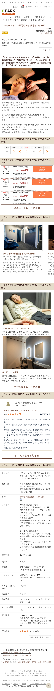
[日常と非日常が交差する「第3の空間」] (23, 237)
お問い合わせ (37, 671)
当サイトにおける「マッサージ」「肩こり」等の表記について (27, 673)
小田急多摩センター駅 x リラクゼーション (18, 655)
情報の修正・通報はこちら (39, 637)
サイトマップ (26, 675)
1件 (45, 50)
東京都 (17, 17)
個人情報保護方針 (13, 675)
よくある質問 (26, 671)
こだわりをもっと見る (26, 387)
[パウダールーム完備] (27, 353)
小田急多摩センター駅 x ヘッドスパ (16, 653)
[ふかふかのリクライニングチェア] (27, 309)
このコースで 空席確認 (42, 169)
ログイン (38, 7)
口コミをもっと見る (26, 455)
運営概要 (35, 675)
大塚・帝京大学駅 (23, 662)
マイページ (48, 7)
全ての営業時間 (46, 33)
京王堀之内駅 (36, 662)
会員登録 (29, 7)
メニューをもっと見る (26, 208)
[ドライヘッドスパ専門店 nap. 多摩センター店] (26, 84)
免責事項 (43, 675)
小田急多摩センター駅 (42, 17)
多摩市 (26, 17)
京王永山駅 (47, 662)
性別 (16, 7)
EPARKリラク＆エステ (8, 12)
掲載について (16, 671)
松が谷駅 (5, 662)
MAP (49, 28)
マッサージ (6, 17)
